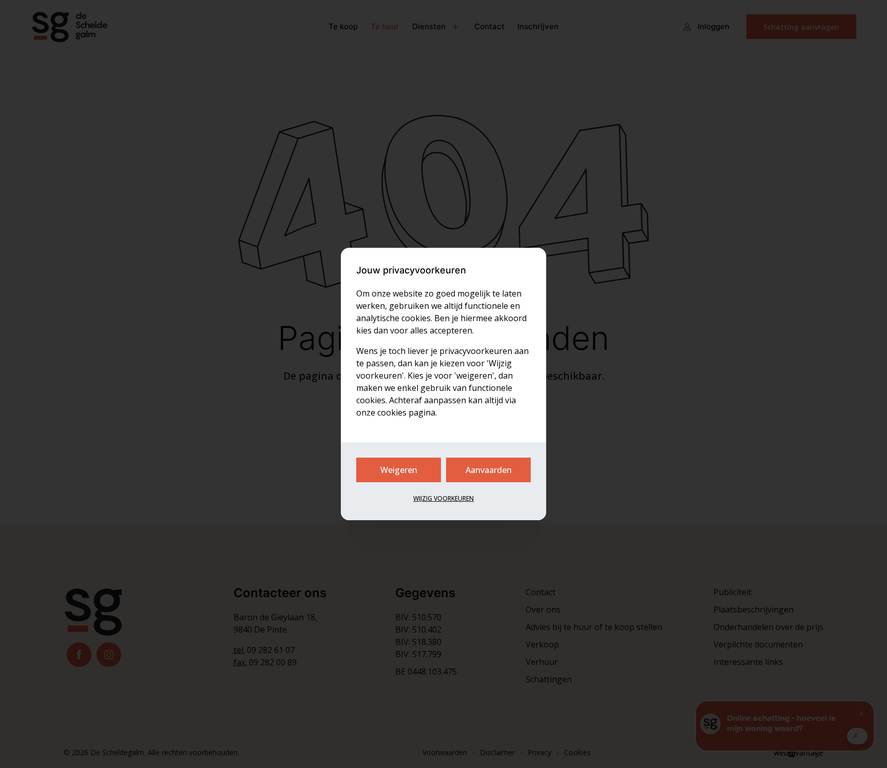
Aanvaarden (489, 470)
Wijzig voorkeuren (443, 498)
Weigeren (398, 470)
